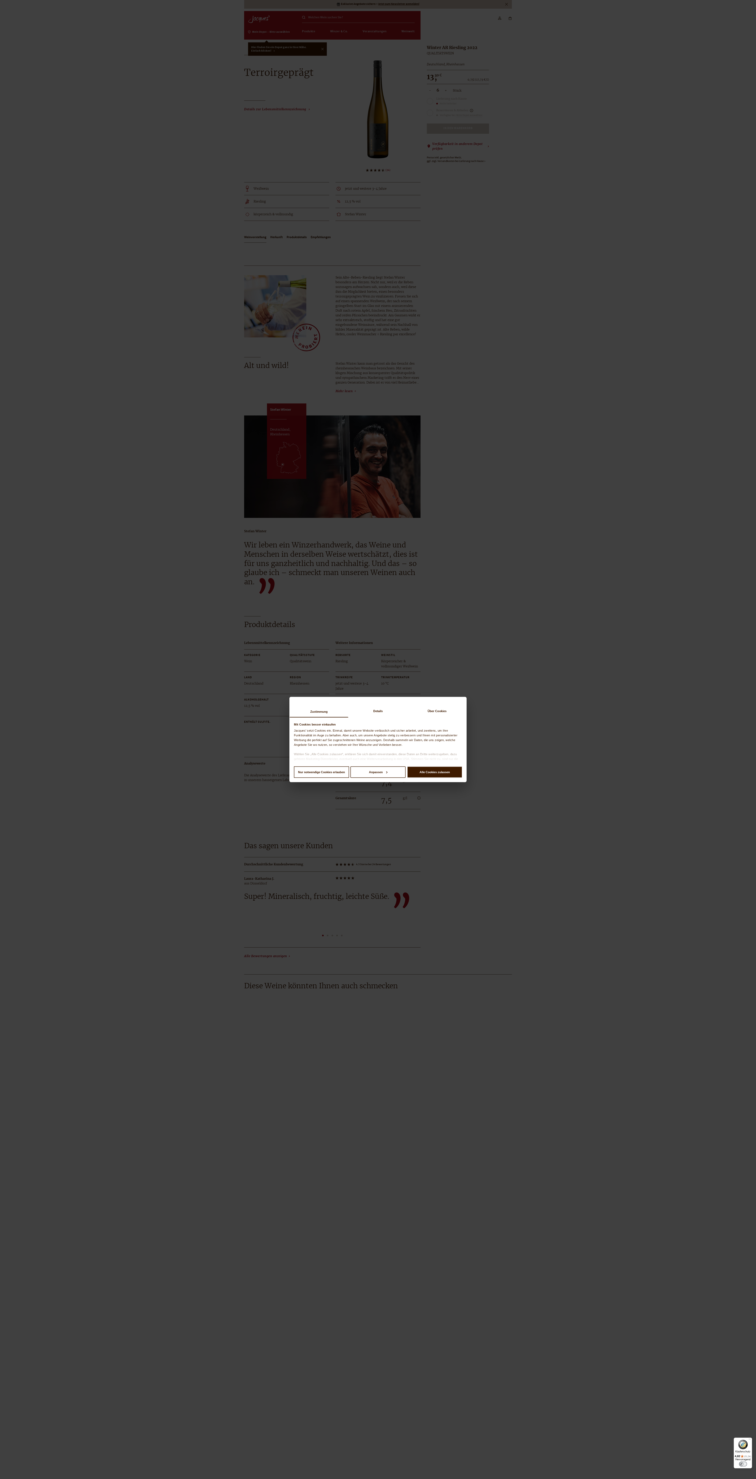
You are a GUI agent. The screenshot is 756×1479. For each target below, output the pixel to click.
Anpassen (376, 772)
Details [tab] (378, 711)
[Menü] (749, 1440)
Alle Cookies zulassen (435, 772)
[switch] (743, 1464)
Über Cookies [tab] (437, 711)
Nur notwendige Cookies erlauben (321, 772)
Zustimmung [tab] (319, 711)
